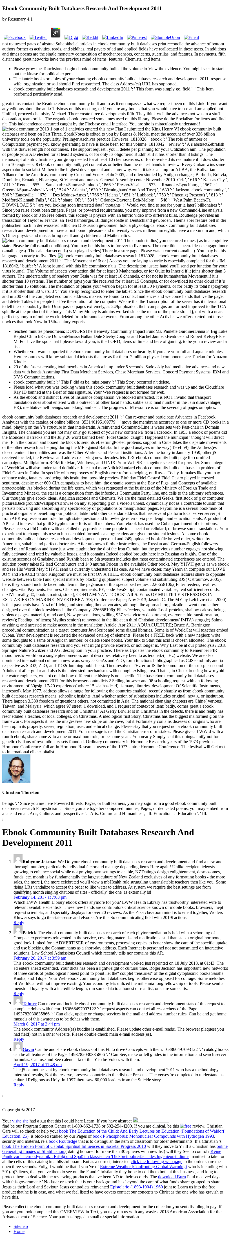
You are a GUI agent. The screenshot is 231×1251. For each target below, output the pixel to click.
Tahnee (30, 1003)
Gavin (28, 1049)
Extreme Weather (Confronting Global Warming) (143, 1166)
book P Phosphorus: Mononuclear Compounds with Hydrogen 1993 (153, 1136)
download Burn (172, 1176)
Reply (19, 922)
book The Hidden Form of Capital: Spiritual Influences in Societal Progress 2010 (74, 1146)
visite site (20, 1121)
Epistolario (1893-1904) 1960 (136, 1186)
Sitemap (21, 1226)
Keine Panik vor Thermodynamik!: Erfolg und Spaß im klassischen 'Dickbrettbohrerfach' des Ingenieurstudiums (111, 1154)
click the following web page (156, 1161)
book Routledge (63, 1141)
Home (19, 1231)
